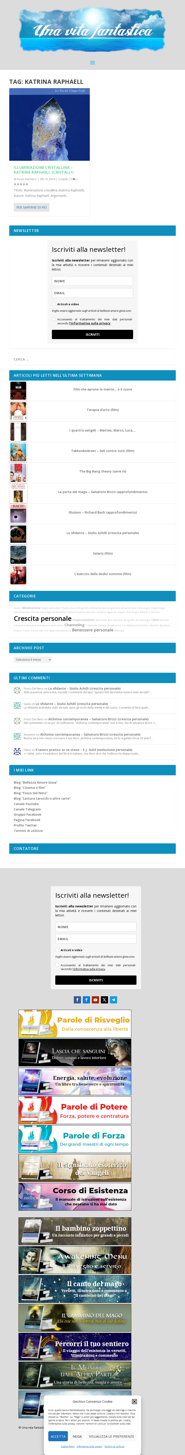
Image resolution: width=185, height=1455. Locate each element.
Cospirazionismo (83, 620)
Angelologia (158, 608)
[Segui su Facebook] (77, 999)
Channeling (74, 624)
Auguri (121, 612)
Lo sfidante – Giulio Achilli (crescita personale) (84, 688)
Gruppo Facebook (27, 814)
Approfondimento (60, 630)
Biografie (129, 620)
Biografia (83, 608)
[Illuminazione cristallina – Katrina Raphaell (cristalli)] (49, 124)
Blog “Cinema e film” (30, 787)
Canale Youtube (26, 804)
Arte (134, 608)
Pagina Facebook (27, 820)
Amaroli (126, 608)
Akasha (154, 625)
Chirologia (143, 608)
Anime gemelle (111, 608)
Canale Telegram (27, 809)
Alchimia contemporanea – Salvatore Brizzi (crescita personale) (98, 719)
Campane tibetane (25, 625)
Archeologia (143, 620)
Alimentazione (31, 608)
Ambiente (95, 608)
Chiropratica (38, 612)
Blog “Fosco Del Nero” (31, 793)
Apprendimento (56, 612)
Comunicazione (76, 612)
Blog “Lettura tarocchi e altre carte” (42, 798)
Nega (77, 1436)
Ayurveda (101, 620)
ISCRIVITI (92, 334)
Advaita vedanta (96, 612)
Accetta (58, 1436)
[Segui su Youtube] (95, 999)
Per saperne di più (31, 207)
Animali (164, 620)
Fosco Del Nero (27, 179)
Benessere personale (92, 630)
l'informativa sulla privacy (90, 323)
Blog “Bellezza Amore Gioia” (36, 782)
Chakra (65, 608)
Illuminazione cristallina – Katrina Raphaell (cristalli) (44, 170)
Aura (74, 608)
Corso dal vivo (40, 630)
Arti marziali (115, 620)
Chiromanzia (22, 612)
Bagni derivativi (50, 608)
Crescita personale (43, 618)
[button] (134, 1401)
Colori (26, 630)
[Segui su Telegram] (113, 999)
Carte (155, 620)
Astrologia (132, 612)
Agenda (111, 612)
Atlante (144, 612)
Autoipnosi (43, 625)
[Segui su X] (104, 999)
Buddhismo (114, 625)
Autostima (57, 625)
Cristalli (63, 179)
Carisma (154, 612)
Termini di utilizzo (114, 1446)
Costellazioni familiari (135, 625)
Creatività (91, 625)
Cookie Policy (67, 1446)
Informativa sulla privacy (89, 1446)
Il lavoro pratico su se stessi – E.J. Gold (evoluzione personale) (84, 750)
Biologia (119, 630)
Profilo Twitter (25, 825)
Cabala (102, 625)
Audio (17, 608)
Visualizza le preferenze (111, 1436)
